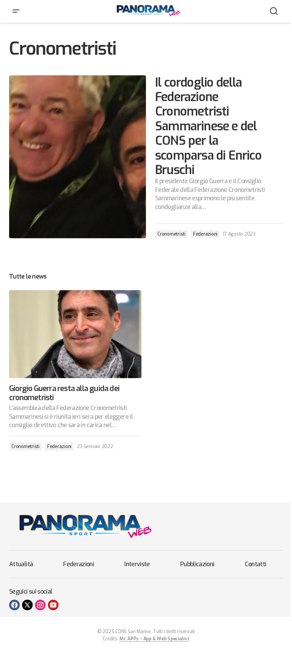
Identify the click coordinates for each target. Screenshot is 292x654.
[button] (16, 11)
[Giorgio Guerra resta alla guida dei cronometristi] (75, 334)
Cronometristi (171, 234)
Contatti (256, 564)
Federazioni (205, 234)
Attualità (21, 564)
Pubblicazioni (197, 564)
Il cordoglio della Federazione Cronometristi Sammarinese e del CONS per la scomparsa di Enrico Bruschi (208, 126)
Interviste (137, 564)
